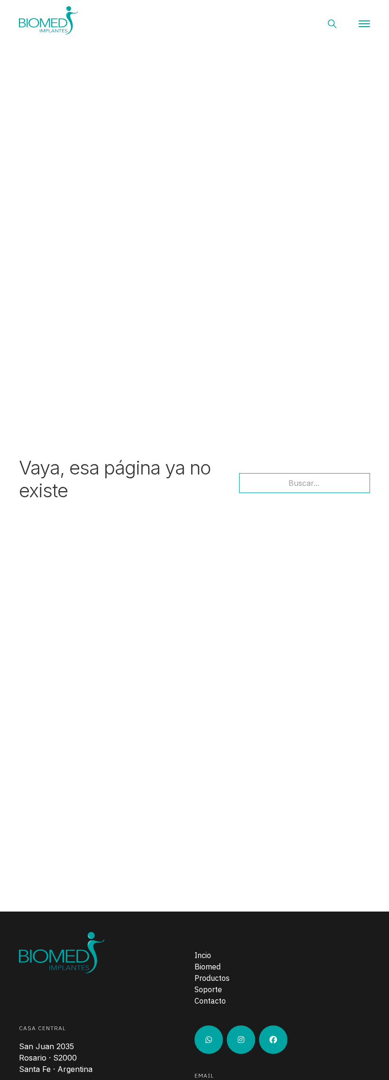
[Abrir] (364, 23)
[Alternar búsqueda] (332, 23)
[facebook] (273, 1039)
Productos (212, 978)
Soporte (208, 989)
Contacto (210, 1001)
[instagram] (208, 1039)
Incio (202, 955)
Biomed (207, 966)
